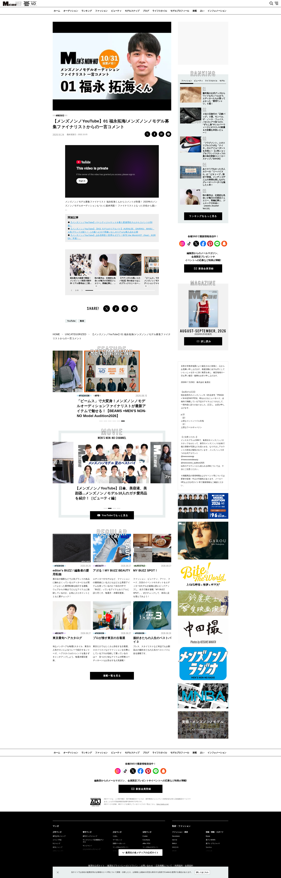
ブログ (146, 10)
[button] (82, 290)
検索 (270, 3)
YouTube (71, 321)
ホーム (57, 10)
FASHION (60, 566)
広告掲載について (164, 865)
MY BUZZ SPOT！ (145, 570)
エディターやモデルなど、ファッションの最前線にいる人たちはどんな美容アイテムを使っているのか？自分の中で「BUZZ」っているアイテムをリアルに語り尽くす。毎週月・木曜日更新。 (111, 586)
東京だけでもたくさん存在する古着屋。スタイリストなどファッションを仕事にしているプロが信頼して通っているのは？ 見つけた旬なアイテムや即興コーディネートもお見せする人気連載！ (111, 653)
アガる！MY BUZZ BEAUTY (111, 570)
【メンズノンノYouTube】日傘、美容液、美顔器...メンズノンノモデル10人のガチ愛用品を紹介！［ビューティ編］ (111, 493)
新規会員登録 (206, 268)
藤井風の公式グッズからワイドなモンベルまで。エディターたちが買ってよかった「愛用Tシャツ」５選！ (214, 98)
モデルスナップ (132, 10)
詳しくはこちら (202, 872)
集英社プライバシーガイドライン (122, 865)
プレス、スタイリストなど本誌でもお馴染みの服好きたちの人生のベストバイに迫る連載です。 (151, 650)
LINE (168, 134)
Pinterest (210, 244)
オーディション (70, 10)
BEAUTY (85, 395)
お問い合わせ (147, 865)
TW (147, 134)
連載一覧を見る (112, 675)
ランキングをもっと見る (203, 216)
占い (202, 10)
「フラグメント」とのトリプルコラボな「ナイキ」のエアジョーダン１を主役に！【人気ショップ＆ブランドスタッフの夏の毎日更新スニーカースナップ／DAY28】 (214, 151)
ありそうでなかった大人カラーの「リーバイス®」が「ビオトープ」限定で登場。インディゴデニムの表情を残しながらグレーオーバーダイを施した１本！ (214, 177)
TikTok (189, 244)
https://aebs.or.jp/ (162, 804)
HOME (56, 334)
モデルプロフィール (179, 10)
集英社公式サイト (96, 865)
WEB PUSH (224, 244)
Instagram (182, 244)
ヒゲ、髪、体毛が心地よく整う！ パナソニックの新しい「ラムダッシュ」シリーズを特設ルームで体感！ (111, 406)
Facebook (203, 244)
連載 (194, 10)
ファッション (101, 10)
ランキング (86, 10)
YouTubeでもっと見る (115, 515)
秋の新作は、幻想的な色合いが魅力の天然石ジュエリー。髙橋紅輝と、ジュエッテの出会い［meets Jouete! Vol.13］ (105, 283)
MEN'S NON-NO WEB (11, 3)
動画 (82, 321)
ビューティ (116, 10)
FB (154, 134)
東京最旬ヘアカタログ (67, 637)
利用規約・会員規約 (184, 865)
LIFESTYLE (140, 566)
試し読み (206, 341)
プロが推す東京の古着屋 (109, 637)
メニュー (277, 3)
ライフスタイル (159, 10)
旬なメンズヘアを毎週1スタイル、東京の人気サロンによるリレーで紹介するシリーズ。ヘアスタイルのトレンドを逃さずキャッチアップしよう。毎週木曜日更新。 (72, 653)
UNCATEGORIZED (75, 334)
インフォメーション (217, 10)
